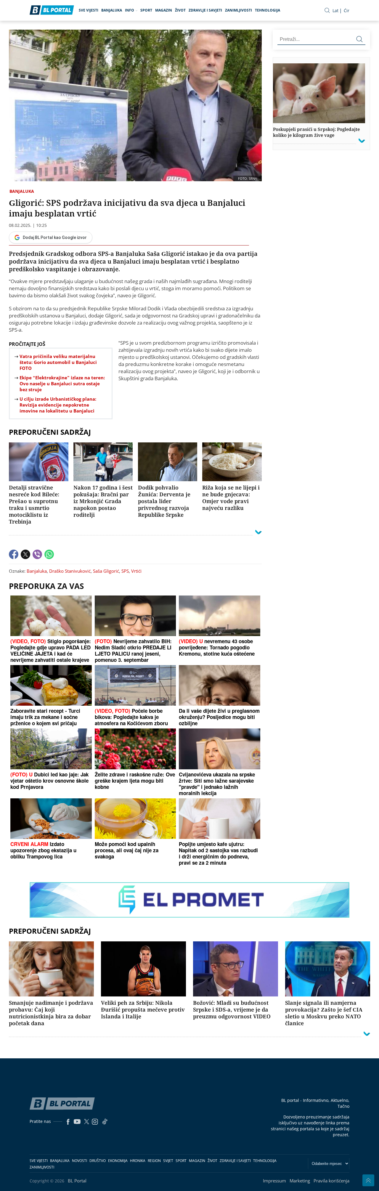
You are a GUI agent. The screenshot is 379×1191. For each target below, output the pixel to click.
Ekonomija (118, 1160)
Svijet (168, 1160)
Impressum (274, 1181)
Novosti (79, 1160)
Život (180, 10)
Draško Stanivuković (70, 571)
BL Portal (77, 1181)
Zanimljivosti (238, 10)
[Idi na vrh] (368, 1180)
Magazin (163, 10)
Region (154, 1160)
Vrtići (136, 571)
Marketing (300, 1181)
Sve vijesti (88, 10)
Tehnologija (267, 10)
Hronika (137, 1160)
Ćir (346, 10)
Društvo (97, 1160)
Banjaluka (111, 10)
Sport (146, 10)
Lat (335, 10)
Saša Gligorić (106, 571)
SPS (125, 571)
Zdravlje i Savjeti (205, 10)
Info (129, 10)
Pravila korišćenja (331, 1181)
